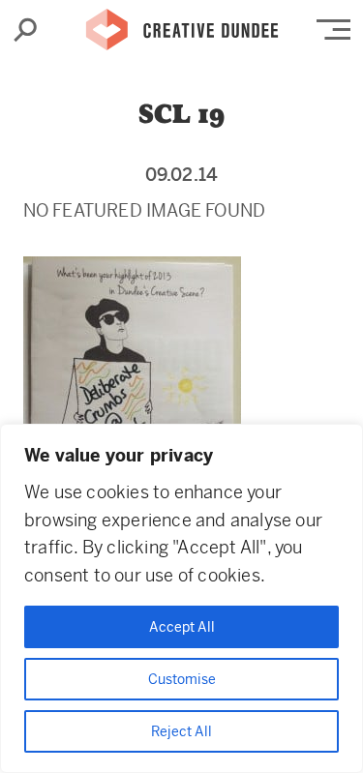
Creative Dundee (182, 24)
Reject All (181, 731)
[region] (181, 598)
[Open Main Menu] (333, 29)
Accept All (182, 627)
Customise (182, 679)
